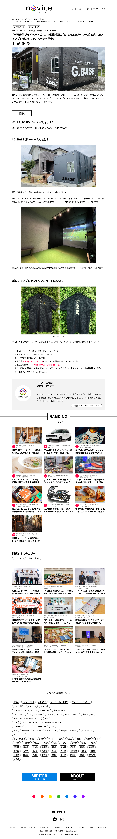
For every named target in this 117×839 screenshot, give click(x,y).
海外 (46, 718)
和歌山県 (26, 743)
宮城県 (65, 743)
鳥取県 (82, 755)
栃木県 (35, 751)
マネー (57, 714)
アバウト (96, 9)
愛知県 (82, 747)
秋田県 (50, 739)
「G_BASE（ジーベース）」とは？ (35, 122)
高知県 (72, 755)
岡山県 (35, 747)
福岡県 (93, 751)
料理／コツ (32, 706)
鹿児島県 (92, 755)
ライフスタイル (25, 19)
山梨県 (93, 743)
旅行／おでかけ (19, 739)
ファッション (18, 726)
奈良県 (55, 743)
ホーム (14, 19)
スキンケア (39, 730)
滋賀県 (44, 751)
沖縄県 (16, 759)
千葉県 (16, 743)
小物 (52, 726)
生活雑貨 (58, 722)
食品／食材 (44, 706)
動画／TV (45, 710)
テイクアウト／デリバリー (81, 702)
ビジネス (39, 714)
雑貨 (15, 722)
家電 (92, 714)
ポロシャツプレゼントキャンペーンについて (42, 128)
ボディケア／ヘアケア (68, 730)
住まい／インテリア (71, 714)
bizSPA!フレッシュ (101, 827)
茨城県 (25, 755)
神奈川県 (73, 751)
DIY (30, 714)
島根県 (44, 747)
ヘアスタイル (51, 730)
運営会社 (23, 827)
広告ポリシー (59, 827)
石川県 (63, 751)
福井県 (83, 751)
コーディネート (41, 726)
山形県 (97, 739)
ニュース (70, 9)
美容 (15, 730)
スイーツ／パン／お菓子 (59, 702)
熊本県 (53, 751)
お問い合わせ (70, 827)
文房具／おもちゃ (44, 722)
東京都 (16, 751)
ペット (49, 714)
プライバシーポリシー (45, 827)
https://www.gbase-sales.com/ (46, 364)
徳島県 (63, 747)
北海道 (32, 739)
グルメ (16, 702)
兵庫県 (88, 739)
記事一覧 (32, 827)
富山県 (83, 743)
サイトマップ (14, 827)
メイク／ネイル (19, 734)
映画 (55, 710)
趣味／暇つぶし (34, 718)
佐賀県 (79, 739)
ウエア (29, 726)
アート (35, 710)
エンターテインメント (21, 710)
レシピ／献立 (18, 706)
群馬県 (25, 747)
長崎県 (35, 755)
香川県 (63, 755)
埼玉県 (36, 743)
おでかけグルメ (28, 702)
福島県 (16, 755)
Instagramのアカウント (33, 361)
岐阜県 (16, 747)
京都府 (69, 739)
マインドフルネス (86, 730)
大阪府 (25, 751)
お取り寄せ (42, 702)
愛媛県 (72, 747)
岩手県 (41, 739)
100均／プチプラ (28, 722)
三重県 (60, 739)
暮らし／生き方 (39, 19)
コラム (87, 9)
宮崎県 (74, 743)
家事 (84, 714)
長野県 (44, 755)
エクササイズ (26, 730)
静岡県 (53, 755)
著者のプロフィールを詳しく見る (86, 405)
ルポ (79, 9)
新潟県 (91, 747)
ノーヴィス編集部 (29, 30)
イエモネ (90, 827)
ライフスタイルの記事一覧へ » (58, 692)
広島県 (53, 747)
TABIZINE (81, 827)
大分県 (46, 743)
